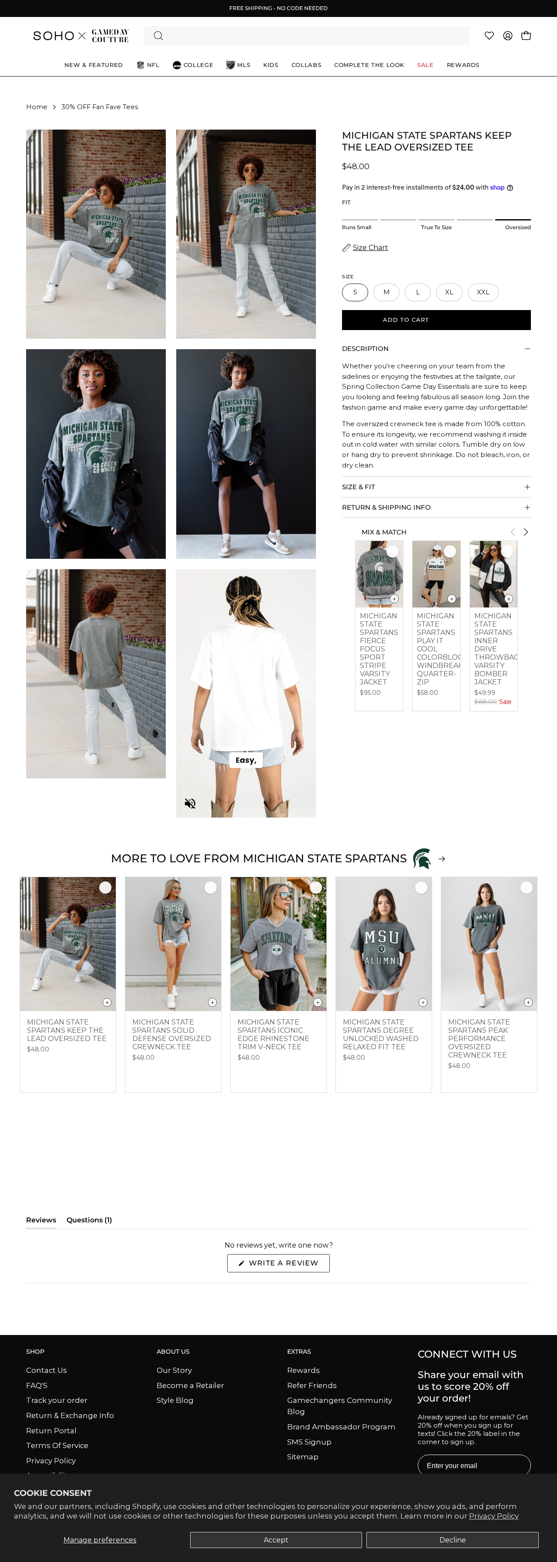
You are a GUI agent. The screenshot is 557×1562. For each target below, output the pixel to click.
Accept (276, 1540)
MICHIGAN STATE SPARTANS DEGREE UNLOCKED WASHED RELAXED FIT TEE (381, 1034)
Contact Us (46, 1370)
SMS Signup (309, 1441)
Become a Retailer (190, 1385)
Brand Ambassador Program (341, 1426)
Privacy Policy (494, 1516)
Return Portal (51, 1430)
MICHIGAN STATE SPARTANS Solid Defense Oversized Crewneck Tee (171, 1034)
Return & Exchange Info (70, 1415)
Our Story (174, 1370)
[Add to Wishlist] (392, 551)
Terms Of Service (57, 1445)
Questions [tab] (89, 1222)
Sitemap (303, 1456)
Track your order (56, 1400)
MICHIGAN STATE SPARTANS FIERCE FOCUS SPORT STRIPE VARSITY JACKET (379, 649)
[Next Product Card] (525, 532)
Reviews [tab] (41, 1222)
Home (36, 107)
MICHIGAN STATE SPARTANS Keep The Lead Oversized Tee (67, 1030)
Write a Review (288, 1265)
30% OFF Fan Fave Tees (99, 107)
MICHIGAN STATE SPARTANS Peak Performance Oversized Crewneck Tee (479, 1038)
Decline (453, 1540)
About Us (173, 1351)
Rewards (303, 1370)
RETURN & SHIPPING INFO (386, 507)
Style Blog (175, 1400)
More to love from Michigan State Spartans (259, 858)
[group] (278, 8)
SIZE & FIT (358, 487)
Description (365, 348)
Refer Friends (312, 1385)
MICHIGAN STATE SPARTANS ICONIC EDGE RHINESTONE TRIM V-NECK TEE (273, 1034)
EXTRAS (299, 1351)
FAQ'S (36, 1385)
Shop (35, 1351)
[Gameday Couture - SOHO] (80, 35)
